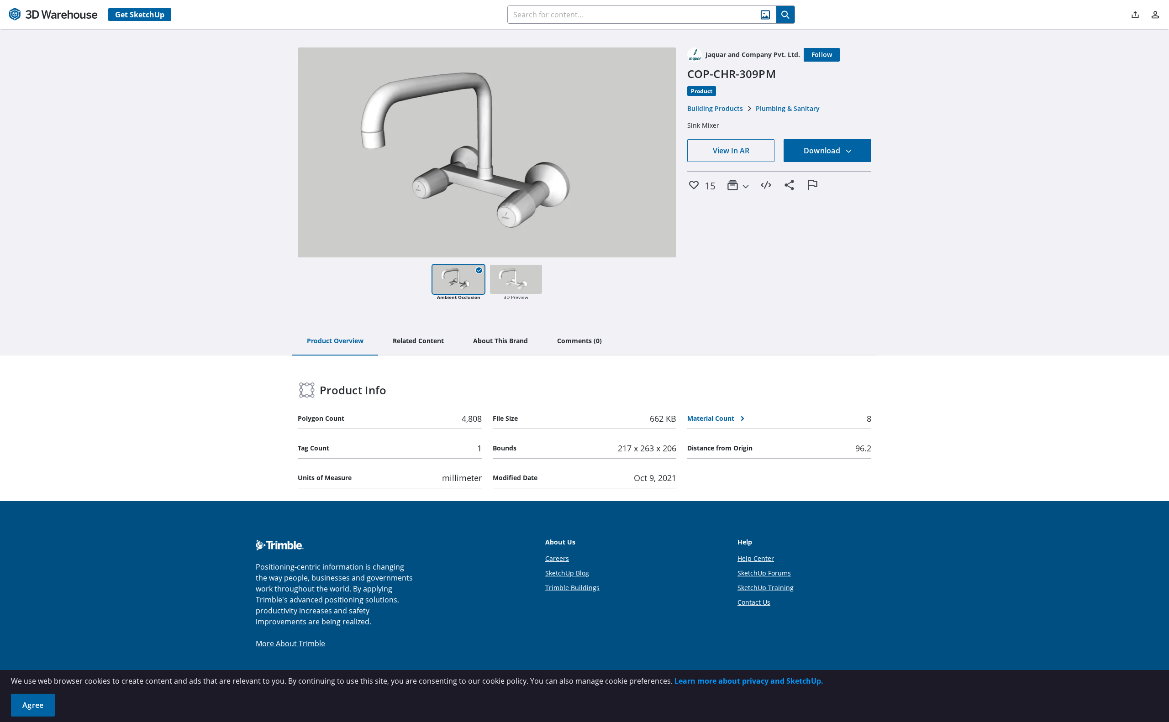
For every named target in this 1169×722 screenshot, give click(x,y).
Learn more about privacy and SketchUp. (748, 681)
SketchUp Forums (764, 573)
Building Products (715, 108)
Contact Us (753, 602)
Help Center (755, 558)
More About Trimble (290, 643)
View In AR (731, 151)
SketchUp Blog (567, 573)
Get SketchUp (139, 15)
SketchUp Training (765, 587)
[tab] (335, 341)
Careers (557, 558)
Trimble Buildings (572, 587)
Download (823, 151)
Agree (32, 705)
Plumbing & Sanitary (788, 108)
